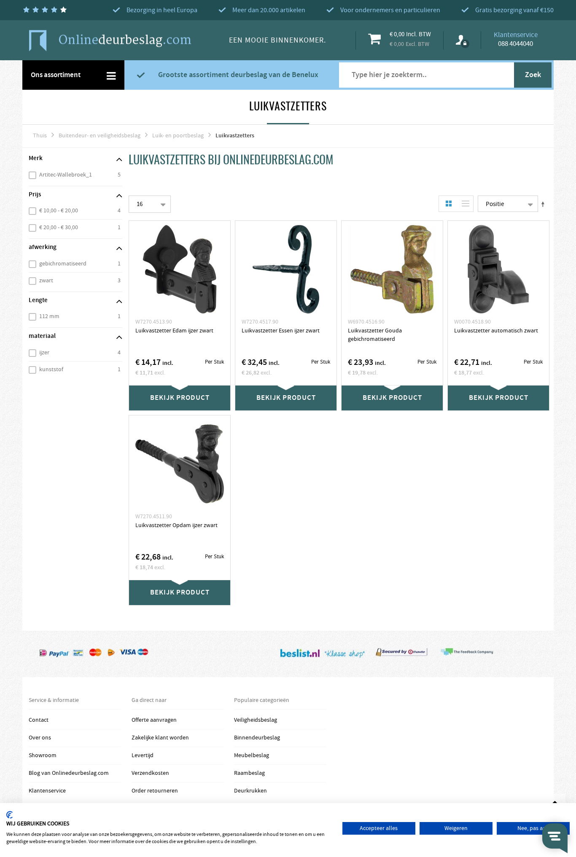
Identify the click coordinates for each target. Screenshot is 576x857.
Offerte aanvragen (154, 720)
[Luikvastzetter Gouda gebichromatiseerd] (392, 269)
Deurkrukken (250, 791)
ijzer (44, 352)
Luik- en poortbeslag (178, 135)
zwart (46, 280)
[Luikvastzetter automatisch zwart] (498, 269)
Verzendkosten (150, 773)
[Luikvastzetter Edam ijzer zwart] (179, 269)
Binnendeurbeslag (257, 738)
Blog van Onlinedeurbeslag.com (69, 773)
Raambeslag (249, 773)
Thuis (40, 135)
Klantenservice (47, 791)
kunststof (51, 369)
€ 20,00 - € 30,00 (58, 227)
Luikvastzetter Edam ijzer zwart (174, 331)
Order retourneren (155, 791)
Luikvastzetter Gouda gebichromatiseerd (375, 335)
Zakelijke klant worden (160, 738)
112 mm (49, 316)
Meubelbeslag (251, 755)
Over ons (40, 738)
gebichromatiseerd (62, 264)
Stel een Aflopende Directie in (544, 204)
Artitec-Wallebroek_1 (65, 175)
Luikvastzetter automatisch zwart (496, 331)
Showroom (43, 755)
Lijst (463, 203)
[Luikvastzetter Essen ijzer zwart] (285, 269)
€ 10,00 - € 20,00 (58, 210)
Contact (38, 720)
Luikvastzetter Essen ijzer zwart (281, 331)
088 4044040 (515, 43)
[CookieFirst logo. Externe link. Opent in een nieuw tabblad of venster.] (9, 815)
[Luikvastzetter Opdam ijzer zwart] (179, 463)
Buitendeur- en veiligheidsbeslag (99, 135)
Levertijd (142, 755)
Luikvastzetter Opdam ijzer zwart (176, 525)
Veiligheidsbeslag (255, 720)
